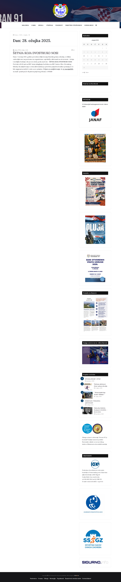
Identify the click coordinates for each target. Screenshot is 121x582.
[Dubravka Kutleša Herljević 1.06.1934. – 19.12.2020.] (87, 410)
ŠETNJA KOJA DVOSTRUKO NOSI (35, 53)
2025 (20, 35)
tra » (87, 72)
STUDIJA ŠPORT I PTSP (92, 379)
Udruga (40, 25)
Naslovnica (25, 25)
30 (106, 64)
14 (98, 56)
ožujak (25, 35)
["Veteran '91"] (60, 11)
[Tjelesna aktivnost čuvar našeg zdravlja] (87, 386)
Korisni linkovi (89, 25)
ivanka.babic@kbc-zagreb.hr (95, 481)
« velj (83, 72)
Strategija (49, 25)
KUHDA (76, 575)
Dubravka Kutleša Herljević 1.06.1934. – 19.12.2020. (100, 410)
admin (16, 50)
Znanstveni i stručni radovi (73, 25)
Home (16, 35)
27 (95, 64)
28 (99, 64)
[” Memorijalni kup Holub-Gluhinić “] (87, 395)
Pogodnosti (59, 25)
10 (84, 56)
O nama (33, 25)
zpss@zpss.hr (23, 71)
